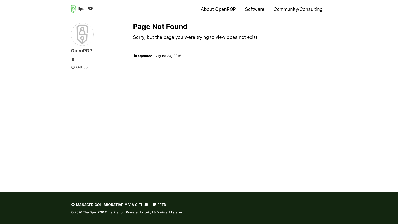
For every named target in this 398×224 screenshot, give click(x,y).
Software (255, 9)
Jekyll (148, 212)
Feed (161, 205)
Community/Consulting (298, 9)
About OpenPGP (218, 9)
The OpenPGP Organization (103, 212)
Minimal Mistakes (170, 212)
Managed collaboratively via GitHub (111, 205)
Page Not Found (160, 26)
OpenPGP (81, 50)
